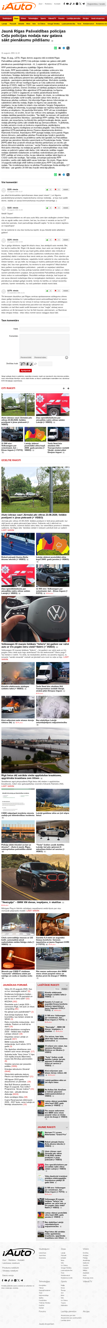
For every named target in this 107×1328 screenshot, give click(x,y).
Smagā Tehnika (66, 1268)
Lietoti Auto (42, 1253)
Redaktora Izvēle (66, 1278)
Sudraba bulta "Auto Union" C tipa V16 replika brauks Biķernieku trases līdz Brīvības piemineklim (19, 1057)
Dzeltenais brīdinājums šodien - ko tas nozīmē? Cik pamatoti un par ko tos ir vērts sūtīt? (18, 996)
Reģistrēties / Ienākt (96, 4)
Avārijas (85, 1255)
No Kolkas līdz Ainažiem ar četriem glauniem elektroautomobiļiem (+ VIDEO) (55, 1093)
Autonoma (42, 1258)
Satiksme (86, 1263)
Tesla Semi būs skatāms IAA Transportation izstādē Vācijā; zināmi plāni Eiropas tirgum (58, 447)
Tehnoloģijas (44, 1281)
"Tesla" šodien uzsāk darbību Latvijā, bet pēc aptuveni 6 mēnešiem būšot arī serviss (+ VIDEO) (50, 848)
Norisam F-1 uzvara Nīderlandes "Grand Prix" (56, 1133)
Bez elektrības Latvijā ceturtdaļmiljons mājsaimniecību (51, 721)
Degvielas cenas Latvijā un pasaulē (16, 1038)
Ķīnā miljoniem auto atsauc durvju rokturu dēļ (56, 1073)
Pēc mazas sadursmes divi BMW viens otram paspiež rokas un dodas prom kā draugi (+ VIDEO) (51, 973)
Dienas (57, 989)
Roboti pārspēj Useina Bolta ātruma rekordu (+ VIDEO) (14, 558)
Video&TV (87, 1281)
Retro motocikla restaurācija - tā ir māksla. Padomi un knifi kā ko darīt (19, 1024)
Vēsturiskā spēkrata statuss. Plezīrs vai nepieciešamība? (19, 1075)
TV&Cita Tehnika (44, 1303)
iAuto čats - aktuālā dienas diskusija (16, 1093)
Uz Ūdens (64, 1265)
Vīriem (86, 1249)
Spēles (41, 1298)
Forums (42, 1311)
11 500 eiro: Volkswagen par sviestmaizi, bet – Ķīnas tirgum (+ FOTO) (12, 446)
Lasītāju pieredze (68, 1311)
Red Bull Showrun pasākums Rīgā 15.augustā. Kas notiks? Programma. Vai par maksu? (19, 1086)
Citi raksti (8, 388)
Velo (62, 1263)
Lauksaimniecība (66, 1270)
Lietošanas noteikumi (11, 1263)
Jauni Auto (42, 1255)
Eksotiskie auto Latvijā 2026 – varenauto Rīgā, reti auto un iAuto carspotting (19, 1006)
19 (2, 851)
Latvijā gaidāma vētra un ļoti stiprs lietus (55, 1081)
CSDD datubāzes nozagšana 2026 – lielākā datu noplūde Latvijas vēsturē (17, 1031)
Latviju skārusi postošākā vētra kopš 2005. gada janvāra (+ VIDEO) (35, 446)
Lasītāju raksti (65, 1320)
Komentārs (13, 336)
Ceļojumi (86, 1268)
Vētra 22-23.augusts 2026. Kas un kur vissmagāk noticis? (18, 990)
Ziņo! (40, 4)
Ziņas (63, 1249)
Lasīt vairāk (7, 530)
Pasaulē (63, 1255)
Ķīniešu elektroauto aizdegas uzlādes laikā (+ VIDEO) (15, 687)
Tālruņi (41, 1288)
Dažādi (41, 1308)
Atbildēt (65, 189)
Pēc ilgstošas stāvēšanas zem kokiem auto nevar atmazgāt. (19, 1050)
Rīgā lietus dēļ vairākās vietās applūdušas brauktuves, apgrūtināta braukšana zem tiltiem (31, 777)
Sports (64, 1281)
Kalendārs (64, 1305)
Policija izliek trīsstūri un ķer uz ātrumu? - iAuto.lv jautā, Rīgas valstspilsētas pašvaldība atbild (16, 847)
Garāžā (85, 1265)
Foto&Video (43, 1300)
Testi (62, 1273)
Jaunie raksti (46, 1127)
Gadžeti (41, 1305)
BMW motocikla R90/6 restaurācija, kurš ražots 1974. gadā (18, 1044)
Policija (85, 1258)
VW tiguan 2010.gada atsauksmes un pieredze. (18, 1080)
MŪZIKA (11, 1001)
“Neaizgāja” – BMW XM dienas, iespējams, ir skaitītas (31, 902)
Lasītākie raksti (48, 985)
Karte (85, 1275)
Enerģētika (42, 1285)
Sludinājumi (44, 1249)
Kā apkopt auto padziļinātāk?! (19, 1012)
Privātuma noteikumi (10, 1268)
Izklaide (63, 1258)
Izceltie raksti (11, 460)
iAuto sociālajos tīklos (16, 1097)
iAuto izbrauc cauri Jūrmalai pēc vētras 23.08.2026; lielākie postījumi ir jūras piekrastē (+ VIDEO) (16, 421)
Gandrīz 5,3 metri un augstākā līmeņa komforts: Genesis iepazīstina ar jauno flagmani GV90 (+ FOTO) (52, 941)
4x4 (62, 1293)
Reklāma (48, 4)
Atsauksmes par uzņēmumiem (71, 1318)
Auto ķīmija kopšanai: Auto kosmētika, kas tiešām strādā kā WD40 (19, 1017)
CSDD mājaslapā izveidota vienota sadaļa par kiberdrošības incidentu (18, 814)
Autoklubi (86, 1273)
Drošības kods (12, 364)
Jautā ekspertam (46, 1324)
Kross (63, 1288)
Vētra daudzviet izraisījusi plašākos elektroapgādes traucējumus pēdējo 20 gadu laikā (56, 1179)
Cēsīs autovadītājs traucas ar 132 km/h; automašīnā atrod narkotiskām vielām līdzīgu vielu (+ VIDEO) (17, 941)
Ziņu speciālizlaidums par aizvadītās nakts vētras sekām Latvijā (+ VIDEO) (50, 420)
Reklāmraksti (65, 1275)
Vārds (15, 329)
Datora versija (8, 1275)
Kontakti (57, 4)
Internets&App (43, 1295)
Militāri (85, 1270)
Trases (63, 1303)
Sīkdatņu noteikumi (10, 1271)
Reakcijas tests (88, 1278)
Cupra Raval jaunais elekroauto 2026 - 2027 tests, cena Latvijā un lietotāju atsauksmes (20, 1102)
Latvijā (63, 1253)
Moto (62, 1260)
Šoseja (63, 1290)
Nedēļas (64, 989)
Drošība (85, 1253)
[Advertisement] (88, 45)
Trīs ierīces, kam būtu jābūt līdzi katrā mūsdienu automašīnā (56, 1038)
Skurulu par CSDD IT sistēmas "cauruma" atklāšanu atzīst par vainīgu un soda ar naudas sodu (16, 973)
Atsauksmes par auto (68, 1315)
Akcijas (86, 1311)
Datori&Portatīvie (44, 1290)
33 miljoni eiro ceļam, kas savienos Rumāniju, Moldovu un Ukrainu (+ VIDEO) (56, 1049)
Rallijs (63, 1285)
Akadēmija (86, 1260)
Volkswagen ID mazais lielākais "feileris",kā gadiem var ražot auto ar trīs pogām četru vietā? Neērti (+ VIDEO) (35, 645)
